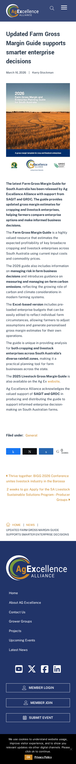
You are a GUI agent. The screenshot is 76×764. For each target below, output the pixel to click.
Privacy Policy (43, 757)
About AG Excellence (25, 603)
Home (13, 593)
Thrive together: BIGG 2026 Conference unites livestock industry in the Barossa (37, 478)
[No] (71, 749)
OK (28, 757)
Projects (15, 631)
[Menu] (64, 7)
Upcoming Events (22, 640)
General (31, 435)
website (54, 381)
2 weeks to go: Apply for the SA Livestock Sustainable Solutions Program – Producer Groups (38, 494)
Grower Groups (20, 621)
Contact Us (17, 612)
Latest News (18, 650)
